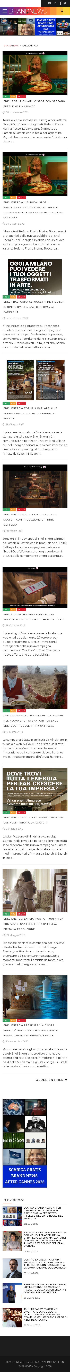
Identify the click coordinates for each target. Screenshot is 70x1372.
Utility (21, 96)
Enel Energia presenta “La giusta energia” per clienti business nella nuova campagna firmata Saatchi (30, 1030)
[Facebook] (59, 3)
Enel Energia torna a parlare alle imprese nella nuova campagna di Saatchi (30, 413)
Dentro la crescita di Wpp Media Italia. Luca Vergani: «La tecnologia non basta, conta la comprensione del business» (45, 1263)
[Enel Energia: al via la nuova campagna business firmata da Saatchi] (35, 789)
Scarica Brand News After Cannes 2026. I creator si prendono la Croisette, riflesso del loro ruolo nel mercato (43, 1213)
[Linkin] (54, 3)
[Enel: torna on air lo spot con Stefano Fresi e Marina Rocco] (35, 72)
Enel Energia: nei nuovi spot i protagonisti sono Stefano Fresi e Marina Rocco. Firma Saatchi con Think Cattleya (33, 210)
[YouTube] (49, 3)
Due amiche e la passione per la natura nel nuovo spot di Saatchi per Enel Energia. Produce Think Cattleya (33, 720)
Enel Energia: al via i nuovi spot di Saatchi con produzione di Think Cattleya (29, 519)
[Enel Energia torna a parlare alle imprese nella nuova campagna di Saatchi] (35, 379)
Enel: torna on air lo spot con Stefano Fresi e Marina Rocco (34, 104)
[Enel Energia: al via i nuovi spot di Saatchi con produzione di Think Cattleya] (35, 486)
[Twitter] (64, 3)
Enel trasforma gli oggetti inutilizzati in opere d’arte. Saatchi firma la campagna (34, 306)
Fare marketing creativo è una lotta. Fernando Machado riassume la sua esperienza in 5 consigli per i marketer (45, 1288)
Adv (13, 96)
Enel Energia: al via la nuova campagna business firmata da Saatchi (33, 820)
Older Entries (50, 1080)
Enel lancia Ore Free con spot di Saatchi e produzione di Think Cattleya (34, 617)
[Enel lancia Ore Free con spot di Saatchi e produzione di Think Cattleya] (35, 587)
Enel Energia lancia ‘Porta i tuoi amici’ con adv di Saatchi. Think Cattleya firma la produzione (33, 923)
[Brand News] (35, 11)
